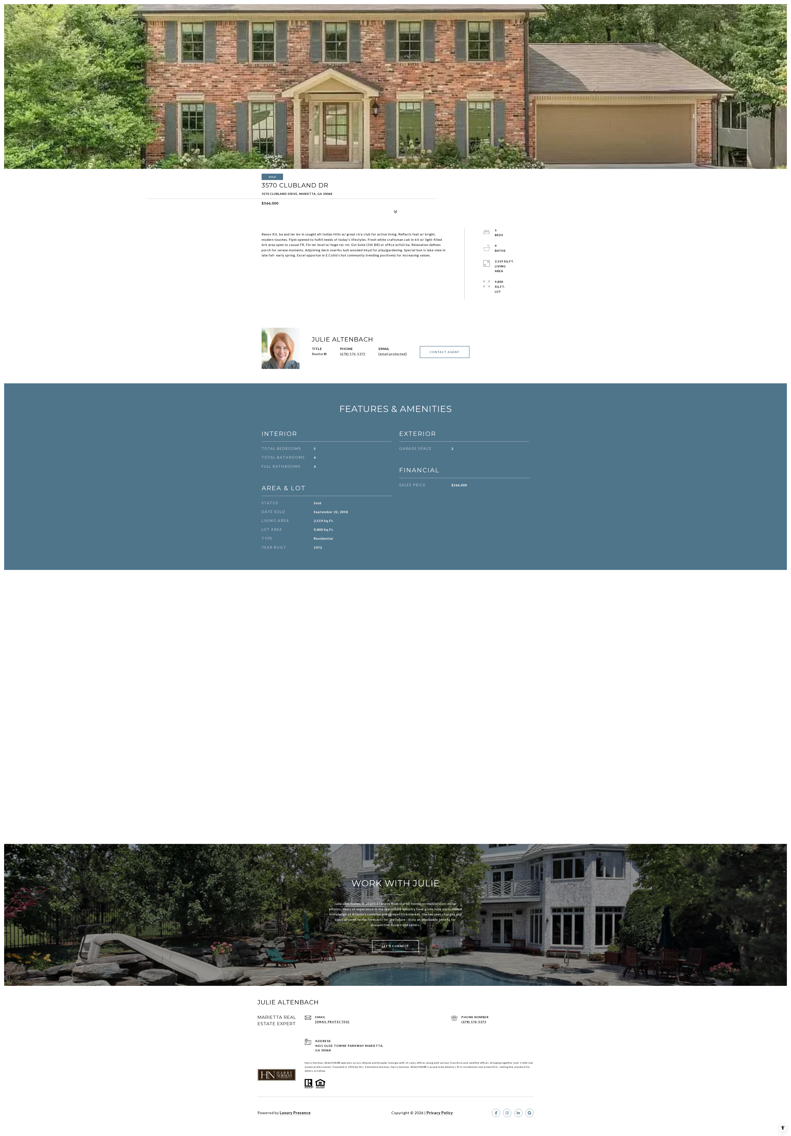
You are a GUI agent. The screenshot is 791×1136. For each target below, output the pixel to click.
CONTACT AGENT (445, 352)
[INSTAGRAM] (507, 1113)
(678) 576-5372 (352, 354)
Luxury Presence (295, 1112)
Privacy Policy (440, 1112)
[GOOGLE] (529, 1113)
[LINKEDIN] (518, 1113)
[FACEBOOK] (496, 1113)
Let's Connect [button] (395, 946)
